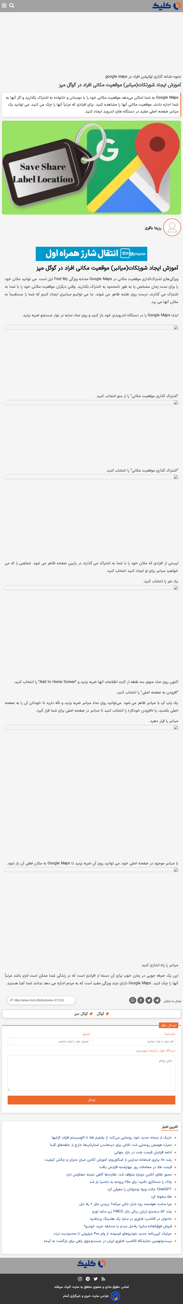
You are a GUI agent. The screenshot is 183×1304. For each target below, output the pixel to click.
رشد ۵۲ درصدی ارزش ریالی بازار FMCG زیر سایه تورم (132, 1211)
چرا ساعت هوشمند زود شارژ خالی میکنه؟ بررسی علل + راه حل (125, 1204)
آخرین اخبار (170, 1126)
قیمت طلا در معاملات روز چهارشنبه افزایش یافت (135, 1167)
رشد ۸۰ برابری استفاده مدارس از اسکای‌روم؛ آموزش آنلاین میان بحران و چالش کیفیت (108, 1160)
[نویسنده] (172, 228)
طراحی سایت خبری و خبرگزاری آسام (86, 1296)
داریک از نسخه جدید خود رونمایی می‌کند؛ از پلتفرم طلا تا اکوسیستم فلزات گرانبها (112, 1137)
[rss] (103, 1280)
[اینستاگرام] (80, 1280)
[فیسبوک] (140, 1001)
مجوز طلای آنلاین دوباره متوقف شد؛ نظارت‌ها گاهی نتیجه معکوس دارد (119, 1174)
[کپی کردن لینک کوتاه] (39, 1000)
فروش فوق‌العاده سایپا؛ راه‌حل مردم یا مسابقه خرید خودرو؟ (128, 1226)
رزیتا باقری (153, 228)
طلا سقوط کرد (161, 1197)
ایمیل (86, 1034)
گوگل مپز (81, 1014)
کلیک (67, 1287)
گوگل (101, 1014)
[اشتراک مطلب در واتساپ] (132, 1000)
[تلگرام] (157, 1001)
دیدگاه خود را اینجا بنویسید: (155, 1050)
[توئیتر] (148, 1001)
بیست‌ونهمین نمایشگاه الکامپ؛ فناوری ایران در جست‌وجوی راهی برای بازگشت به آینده (108, 1241)
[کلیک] (166, 6)
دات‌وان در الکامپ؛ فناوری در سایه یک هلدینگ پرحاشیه (131, 1219)
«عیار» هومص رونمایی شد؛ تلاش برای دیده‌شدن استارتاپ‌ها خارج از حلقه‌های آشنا (111, 1145)
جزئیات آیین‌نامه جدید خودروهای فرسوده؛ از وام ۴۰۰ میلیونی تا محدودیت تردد (112, 1234)
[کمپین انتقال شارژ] (91, 254)
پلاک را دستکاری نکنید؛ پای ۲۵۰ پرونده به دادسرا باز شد (130, 1182)
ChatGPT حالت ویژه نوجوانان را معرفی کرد (139, 1189)
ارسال (91, 1100)
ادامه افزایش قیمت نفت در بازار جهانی (143, 1152)
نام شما (170, 1034)
